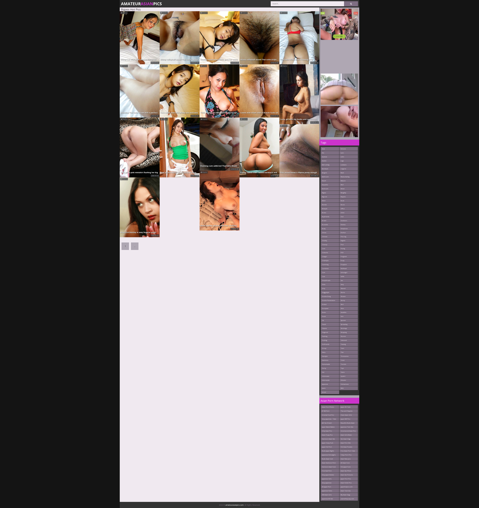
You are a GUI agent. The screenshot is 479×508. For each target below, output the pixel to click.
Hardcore (325, 360)
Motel (343, 189)
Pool (342, 244)
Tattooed (344, 340)
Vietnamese (345, 384)
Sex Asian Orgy (346, 439)
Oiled (342, 213)
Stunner (343, 336)
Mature (343, 181)
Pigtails (343, 240)
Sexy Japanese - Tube (329, 419)
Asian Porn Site (346, 443)
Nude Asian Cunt (327, 459)
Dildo (323, 284)
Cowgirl (324, 256)
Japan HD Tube (346, 407)
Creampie (325, 260)
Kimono (343, 149)
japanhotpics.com (347, 487)
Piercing (343, 236)
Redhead (344, 268)
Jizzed (324, 392)
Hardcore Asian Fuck (329, 467)
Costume (325, 252)
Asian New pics (346, 459)
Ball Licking (325, 165)
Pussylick (344, 264)
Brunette (325, 225)
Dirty (323, 288)
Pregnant (344, 256)
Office (343, 209)
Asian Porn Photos (328, 407)
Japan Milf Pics (345, 419)
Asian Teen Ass (346, 491)
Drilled (324, 304)
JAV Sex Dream (327, 423)
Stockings (344, 328)
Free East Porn (327, 471)
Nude (342, 201)
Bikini (324, 201)
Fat (323, 320)
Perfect (343, 232)
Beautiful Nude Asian (348, 423)
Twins (343, 372)
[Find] (351, 3)
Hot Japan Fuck (346, 467)
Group (324, 348)
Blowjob (324, 209)
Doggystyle (325, 292)
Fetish (324, 324)
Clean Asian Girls (346, 415)
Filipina (324, 328)
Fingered (325, 332)
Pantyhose (344, 229)
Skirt (342, 304)
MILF (342, 185)
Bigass (324, 193)
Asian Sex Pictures (347, 475)
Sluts (342, 308)
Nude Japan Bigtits (328, 451)
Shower (343, 296)
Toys (342, 368)
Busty (324, 229)
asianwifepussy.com (347, 499)
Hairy (323, 352)
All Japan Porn (326, 487)
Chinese (324, 236)
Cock (323, 248)
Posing (343, 248)
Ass (323, 153)
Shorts (343, 292)
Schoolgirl (344, 272)
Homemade (326, 364)
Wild (342, 388)
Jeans (323, 388)
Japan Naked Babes (328, 427)
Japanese (325, 384)
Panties (343, 225)
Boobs (324, 213)
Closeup (324, 244)
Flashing (324, 336)
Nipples (343, 197)
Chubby (324, 240)
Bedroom (325, 189)
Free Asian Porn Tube (348, 451)
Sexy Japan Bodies (328, 475)
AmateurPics (141, 3)
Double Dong (326, 296)
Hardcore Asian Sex (328, 439)
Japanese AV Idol (327, 499)
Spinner (343, 320)
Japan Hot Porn (327, 447)
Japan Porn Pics (346, 479)
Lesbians (343, 165)
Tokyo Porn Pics (346, 455)
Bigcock (324, 197)
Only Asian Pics (327, 431)
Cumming (325, 264)
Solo (342, 316)
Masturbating (345, 177)
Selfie (342, 276)
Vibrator (343, 380)
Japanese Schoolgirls (329, 455)
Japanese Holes (327, 491)
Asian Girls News (346, 435)
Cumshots (325, 268)
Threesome (345, 356)
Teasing (343, 344)
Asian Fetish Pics (346, 483)
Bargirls (324, 173)
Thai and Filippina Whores (346, 411)
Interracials (325, 380)
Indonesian (325, 376)
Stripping (344, 332)
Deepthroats (326, 280)
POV (342, 252)
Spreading (344, 324)
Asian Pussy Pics (327, 435)
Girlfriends (325, 344)
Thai (342, 352)
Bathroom (325, 177)
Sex (342, 280)
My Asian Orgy (345, 495)
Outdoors (344, 221)
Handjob (325, 356)
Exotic (324, 312)
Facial (324, 316)
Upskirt (343, 376)
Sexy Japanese (326, 483)
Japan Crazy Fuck (327, 443)
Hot (323, 372)
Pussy (342, 260)
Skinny (343, 300)
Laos (342, 153)
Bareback (325, 169)
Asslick (324, 161)
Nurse (343, 205)
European (325, 308)
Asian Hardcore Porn (329, 463)
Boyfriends (325, 217)
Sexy (342, 284)
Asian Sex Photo (346, 471)
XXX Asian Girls (327, 495)
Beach (324, 181)
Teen (342, 348)
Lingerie (343, 169)
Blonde (324, 205)
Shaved (343, 288)
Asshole (324, 157)
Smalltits (343, 312)
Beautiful (325, 185)
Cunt (323, 272)
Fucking (324, 340)
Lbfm (342, 157)
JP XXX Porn (325, 411)
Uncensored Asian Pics (348, 431)
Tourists (343, 364)
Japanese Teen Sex (347, 427)
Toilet (343, 360)
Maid (342, 173)
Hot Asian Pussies (346, 447)
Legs (342, 161)
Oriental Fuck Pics (328, 415)
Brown (324, 221)
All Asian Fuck (345, 463)
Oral (342, 217)
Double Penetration (328, 300)
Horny (324, 368)
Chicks (324, 232)
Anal (323, 149)
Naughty (343, 193)
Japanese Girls (326, 479)
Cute (323, 276)
